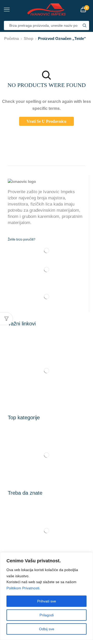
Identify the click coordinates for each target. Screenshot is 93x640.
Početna (11, 38)
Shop (28, 38)
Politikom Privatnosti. (23, 588)
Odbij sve (46, 629)
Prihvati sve (46, 601)
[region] (46, 596)
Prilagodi (47, 615)
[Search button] (84, 25)
